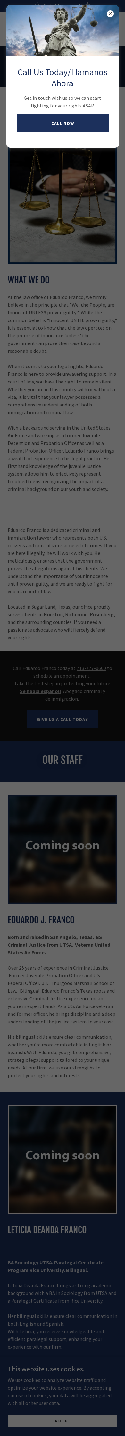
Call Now (62, 123)
